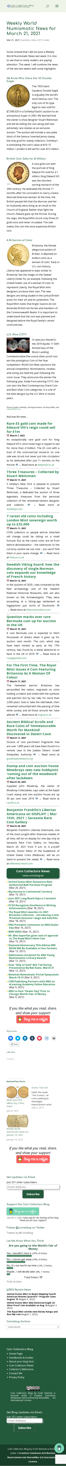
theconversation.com (38, 609)
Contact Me (15, 1373)
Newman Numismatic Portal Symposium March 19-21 (33, 976)
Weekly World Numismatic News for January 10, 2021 (17, 1131)
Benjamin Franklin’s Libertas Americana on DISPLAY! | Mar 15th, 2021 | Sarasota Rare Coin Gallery (32, 815)
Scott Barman (45, 1393)
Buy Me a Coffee (15, 1217)
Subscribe (33, 1194)
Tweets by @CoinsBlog (20, 1232)
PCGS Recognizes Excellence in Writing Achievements (32, 907)
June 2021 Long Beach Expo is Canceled (32, 898)
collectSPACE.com (14, 409)
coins (33, 40)
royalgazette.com (16, 658)
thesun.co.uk (17, 557)
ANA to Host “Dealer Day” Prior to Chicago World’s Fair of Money (29, 992)
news (46, 40)
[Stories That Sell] (43, 1097)
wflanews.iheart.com (21, 863)
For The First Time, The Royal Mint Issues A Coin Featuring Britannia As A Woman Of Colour (31, 671)
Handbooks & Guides (21, 1357)
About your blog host (21, 1361)
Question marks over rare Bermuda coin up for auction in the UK (31, 620)
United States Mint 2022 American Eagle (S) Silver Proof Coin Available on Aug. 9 (31, 1304)
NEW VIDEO (15, 931)
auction (26, 40)
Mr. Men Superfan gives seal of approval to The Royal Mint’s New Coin (33, 937)
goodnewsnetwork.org (20, 758)
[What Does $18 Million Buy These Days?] (17, 1092)
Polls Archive (14, 1281)
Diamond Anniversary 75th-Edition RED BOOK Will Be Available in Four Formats (32, 947)
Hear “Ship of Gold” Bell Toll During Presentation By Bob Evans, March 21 (31, 966)
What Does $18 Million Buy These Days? (15, 1103)
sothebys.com (14, 509)
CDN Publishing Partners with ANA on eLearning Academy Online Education (31, 983)
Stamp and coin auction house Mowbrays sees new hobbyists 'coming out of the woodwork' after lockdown (33, 771)
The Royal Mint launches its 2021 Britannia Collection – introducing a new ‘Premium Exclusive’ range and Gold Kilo (33, 915)
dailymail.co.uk (46, 464)
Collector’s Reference (21, 1369)
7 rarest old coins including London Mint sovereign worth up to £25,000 (32, 520)
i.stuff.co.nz (13, 802)
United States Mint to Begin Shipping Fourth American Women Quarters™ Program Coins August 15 (31, 1296)
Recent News (23, 1289)
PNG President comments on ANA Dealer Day (33, 926)
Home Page (15, 1353)
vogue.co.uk (45, 714)
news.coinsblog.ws (33, 875)
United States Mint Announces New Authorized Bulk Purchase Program (30, 883)
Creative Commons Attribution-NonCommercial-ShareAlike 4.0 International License (33, 1398)
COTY (40, 40)
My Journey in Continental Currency (30, 891)
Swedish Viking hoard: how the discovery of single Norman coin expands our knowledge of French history (33, 570)
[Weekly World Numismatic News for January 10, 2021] (17, 1121)
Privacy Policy (16, 1377)
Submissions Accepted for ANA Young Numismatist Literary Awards (31, 956)
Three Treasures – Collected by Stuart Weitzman (33, 473)
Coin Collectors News (21, 1365)
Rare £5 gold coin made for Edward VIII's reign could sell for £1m (31, 427)
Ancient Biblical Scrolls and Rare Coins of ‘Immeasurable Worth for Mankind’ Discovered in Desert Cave (31, 727)
